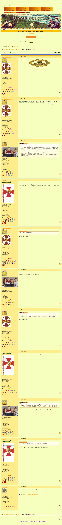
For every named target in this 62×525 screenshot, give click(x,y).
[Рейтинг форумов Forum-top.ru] (31, 42)
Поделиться (19, 57)
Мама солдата (6, 49)
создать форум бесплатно (55, 516)
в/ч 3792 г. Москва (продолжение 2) (31, 494)
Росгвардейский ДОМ (15, 49)
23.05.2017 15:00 (23, 179)
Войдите (9, 46)
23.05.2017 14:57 (23, 98)
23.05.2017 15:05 (23, 351)
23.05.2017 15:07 (23, 438)
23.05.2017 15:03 (23, 309)
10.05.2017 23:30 (23, 56)
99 (11, 52)
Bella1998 (4, 141)
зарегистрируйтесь (16, 46)
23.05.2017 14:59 (23, 140)
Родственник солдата (6, 57)
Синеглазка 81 (5, 487)
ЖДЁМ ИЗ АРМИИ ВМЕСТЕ (21, 12)
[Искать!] (61, 5)
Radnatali (4, 180)
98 (10, 52)
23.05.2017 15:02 (23, 227)
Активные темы (31, 33)
